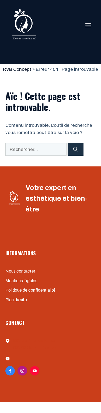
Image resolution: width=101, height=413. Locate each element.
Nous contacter (20, 271)
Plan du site (16, 299)
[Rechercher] (75, 149)
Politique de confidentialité (30, 290)
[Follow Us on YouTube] (34, 370)
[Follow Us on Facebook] (10, 370)
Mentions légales (21, 280)
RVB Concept (17, 69)
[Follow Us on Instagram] (22, 370)
